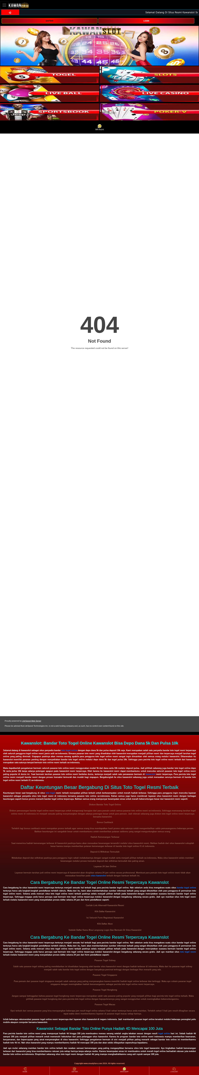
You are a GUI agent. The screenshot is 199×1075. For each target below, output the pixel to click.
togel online (164, 1033)
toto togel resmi (188, 952)
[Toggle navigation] (4, 5)
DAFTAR (49, 21)
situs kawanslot (98, 875)
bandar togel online (186, 887)
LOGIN (146, 21)
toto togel (50, 793)
